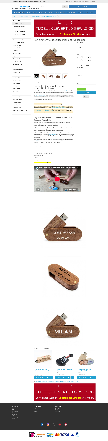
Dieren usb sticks (16, 67)
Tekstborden (80, 12)
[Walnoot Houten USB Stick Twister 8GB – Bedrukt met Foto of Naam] (54, 57)
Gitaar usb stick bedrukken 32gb (64, 370)
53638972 (48, 1)
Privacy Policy (15, 417)
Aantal (78, 83)
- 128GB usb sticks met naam (19, 37)
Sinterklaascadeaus (17, 107)
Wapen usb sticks (16, 88)
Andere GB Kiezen (80, 67)
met (53, 381)
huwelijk (72, 381)
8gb (51, 381)
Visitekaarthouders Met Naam (19, 48)
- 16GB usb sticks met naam (19, 29)
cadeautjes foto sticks (61, 381)
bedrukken (47, 381)
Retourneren (36, 409)
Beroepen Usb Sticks (17, 58)
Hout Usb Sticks (16, 72)
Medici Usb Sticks (16, 75)
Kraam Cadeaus (16, 94)
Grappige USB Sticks (47, 12)
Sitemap (35, 411)
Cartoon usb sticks (17, 61)
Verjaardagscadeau (89, 12)
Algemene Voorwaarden (17, 420)
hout (37, 381)
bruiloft (76, 381)
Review (44, 82)
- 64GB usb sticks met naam (19, 34)
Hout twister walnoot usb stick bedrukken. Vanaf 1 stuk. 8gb (44, 16)
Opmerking (79, 73)
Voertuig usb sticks (17, 86)
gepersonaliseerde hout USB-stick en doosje (43, 110)
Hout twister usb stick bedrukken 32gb (84, 370)
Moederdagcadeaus (17, 96)
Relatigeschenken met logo (18, 39)
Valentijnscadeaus (17, 102)
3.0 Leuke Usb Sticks (17, 53)
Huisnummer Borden (71, 12)
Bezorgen (14, 408)
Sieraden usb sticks (17, 80)
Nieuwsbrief (57, 412)
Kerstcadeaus (16, 91)
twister (39, 381)
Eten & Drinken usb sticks (18, 69)
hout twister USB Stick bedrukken (59, 107)
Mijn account (57, 408)
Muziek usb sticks (16, 77)
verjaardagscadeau (52, 134)
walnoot (43, 381)
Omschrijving (37, 82)
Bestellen (86, 92)
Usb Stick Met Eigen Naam (19, 12)
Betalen (13, 418)
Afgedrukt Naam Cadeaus (18, 56)
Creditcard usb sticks (17, 64)
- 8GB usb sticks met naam (19, 26)
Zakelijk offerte (15, 414)
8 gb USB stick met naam (40, 95)
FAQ (13, 409)
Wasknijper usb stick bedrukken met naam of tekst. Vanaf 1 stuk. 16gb (42, 371)
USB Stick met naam (40, 140)
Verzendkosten (15, 411)
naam (56, 381)
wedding (68, 381)
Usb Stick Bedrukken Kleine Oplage (34, 12)
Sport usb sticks (16, 83)
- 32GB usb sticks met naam (19, 31)
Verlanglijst (57, 411)
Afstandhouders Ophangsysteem (20, 110)
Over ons (14, 415)
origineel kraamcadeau (67, 90)
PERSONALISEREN (81, 89)
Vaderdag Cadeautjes (17, 99)
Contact (35, 408)
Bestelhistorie (58, 409)
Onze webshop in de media (18, 412)
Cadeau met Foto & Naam (59, 12)
